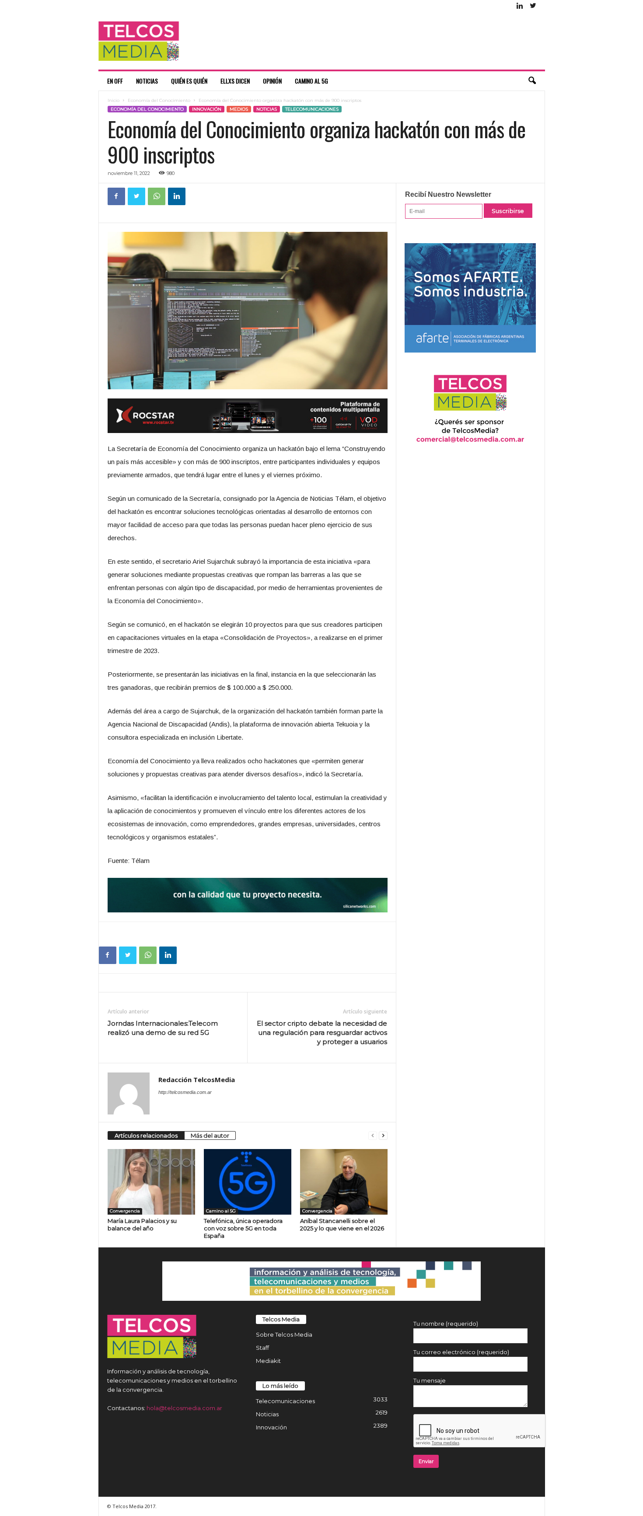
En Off (115, 80)
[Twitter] (533, 6)
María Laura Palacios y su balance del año (142, 1224)
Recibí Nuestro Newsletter (448, 194)
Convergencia (125, 1211)
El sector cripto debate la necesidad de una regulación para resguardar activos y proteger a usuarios (322, 1032)
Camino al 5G (311, 80)
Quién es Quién (189, 80)
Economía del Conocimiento (159, 100)
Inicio (113, 100)
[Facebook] (116, 196)
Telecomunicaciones (312, 109)
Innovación (206, 109)
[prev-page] (372, 1135)
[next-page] (383, 1135)
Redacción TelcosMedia (196, 1079)
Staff (262, 1347)
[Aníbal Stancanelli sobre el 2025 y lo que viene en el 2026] (344, 1182)
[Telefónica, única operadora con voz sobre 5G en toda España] (247, 1182)
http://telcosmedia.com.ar (185, 1092)
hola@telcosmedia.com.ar (184, 1407)
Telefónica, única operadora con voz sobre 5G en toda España (243, 1228)
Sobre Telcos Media (284, 1334)
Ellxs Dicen (235, 80)
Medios (239, 109)
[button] (532, 81)
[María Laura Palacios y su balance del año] (151, 1182)
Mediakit (268, 1360)
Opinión (272, 80)
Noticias (147, 80)
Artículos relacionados (146, 1135)
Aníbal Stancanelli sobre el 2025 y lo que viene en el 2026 (342, 1224)
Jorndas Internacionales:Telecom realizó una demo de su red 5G (163, 1028)
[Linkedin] (520, 6)
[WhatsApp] (156, 196)
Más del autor (210, 1135)
